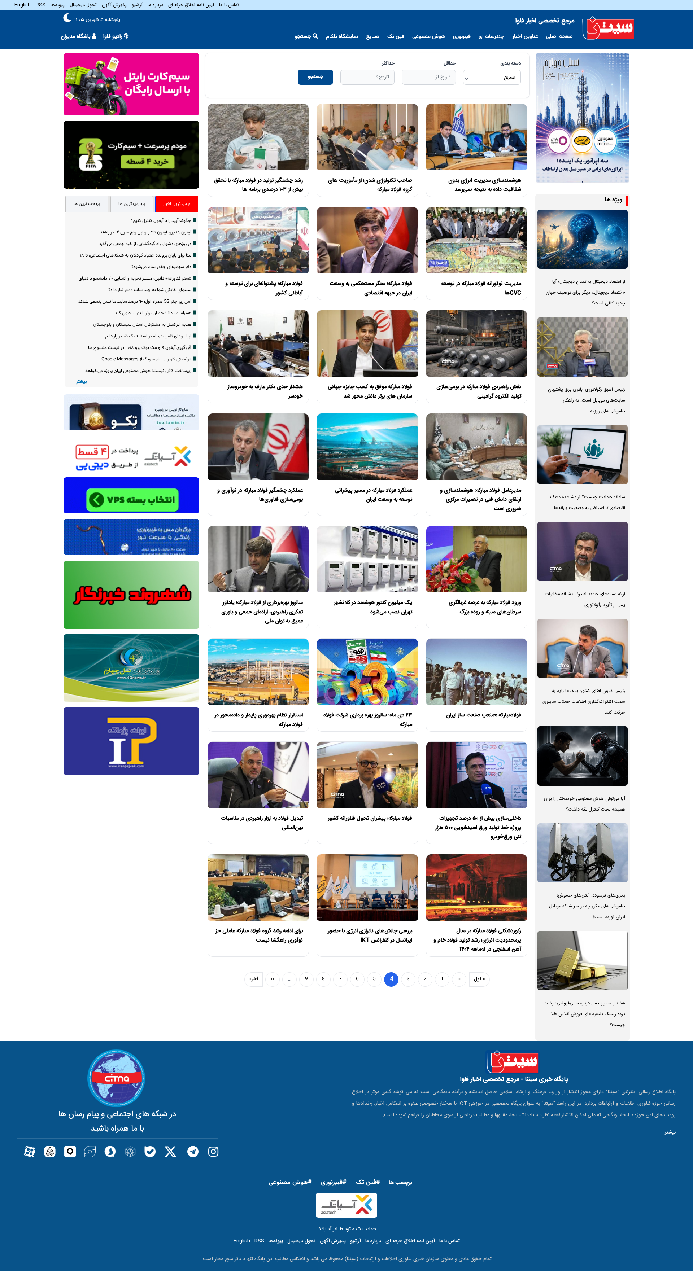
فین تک (395, 36)
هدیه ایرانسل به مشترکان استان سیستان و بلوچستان (142, 324)
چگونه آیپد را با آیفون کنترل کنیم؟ (161, 220)
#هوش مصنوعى (290, 1183)
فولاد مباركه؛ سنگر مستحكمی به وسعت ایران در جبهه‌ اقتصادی (371, 288)
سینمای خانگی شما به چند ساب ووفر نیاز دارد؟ (149, 290)
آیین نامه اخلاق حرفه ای (191, 5)
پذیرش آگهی (114, 5)
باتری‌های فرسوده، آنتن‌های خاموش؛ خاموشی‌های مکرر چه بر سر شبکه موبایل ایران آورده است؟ (587, 906)
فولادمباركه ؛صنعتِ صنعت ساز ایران (483, 715)
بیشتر (81, 382)
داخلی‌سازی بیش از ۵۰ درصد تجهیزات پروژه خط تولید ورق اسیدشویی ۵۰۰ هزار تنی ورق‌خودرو (478, 827)
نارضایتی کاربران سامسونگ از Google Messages (146, 359)
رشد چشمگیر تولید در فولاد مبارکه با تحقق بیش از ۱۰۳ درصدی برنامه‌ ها (258, 185)
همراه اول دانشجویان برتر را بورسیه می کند (153, 313)
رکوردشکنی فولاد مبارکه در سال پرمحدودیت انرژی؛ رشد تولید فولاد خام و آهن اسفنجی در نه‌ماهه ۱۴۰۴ (477, 940)
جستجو (315, 77)
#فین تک (368, 1183)
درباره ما (155, 5)
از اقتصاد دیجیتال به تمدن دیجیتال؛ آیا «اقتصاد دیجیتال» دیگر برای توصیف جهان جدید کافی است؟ (585, 292)
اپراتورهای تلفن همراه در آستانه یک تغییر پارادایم (148, 336)
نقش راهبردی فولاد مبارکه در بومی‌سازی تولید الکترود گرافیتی (478, 391)
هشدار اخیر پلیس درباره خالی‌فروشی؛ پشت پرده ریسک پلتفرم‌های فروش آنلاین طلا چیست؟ (584, 1014)
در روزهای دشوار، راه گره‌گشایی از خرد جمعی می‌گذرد (145, 243)
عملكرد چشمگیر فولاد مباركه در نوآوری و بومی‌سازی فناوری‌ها (260, 495)
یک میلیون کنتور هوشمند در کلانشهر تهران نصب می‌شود (373, 607)
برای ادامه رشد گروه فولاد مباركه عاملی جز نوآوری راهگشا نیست (259, 935)
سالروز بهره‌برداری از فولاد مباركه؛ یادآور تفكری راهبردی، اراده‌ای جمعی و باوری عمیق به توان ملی (262, 612)
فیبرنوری (462, 36)
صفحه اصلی (559, 36)
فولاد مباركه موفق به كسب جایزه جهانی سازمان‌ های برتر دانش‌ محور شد (370, 391)
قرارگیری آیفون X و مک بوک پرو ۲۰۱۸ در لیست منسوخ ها (139, 347)
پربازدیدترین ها (131, 203)
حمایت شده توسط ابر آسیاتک (346, 1229)
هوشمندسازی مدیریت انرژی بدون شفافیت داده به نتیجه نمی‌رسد (484, 185)
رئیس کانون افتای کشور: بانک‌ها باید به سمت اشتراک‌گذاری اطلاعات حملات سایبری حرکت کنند (583, 701)
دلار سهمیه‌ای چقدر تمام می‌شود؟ (161, 267)
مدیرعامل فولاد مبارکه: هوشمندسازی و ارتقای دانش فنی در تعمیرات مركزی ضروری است (480, 499)
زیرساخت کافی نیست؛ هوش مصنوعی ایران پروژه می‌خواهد (138, 370)
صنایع (372, 36)
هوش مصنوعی (428, 36)
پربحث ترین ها (87, 203)
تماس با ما (229, 5)
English (22, 5)
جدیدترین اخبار (176, 203)
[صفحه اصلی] (608, 28)
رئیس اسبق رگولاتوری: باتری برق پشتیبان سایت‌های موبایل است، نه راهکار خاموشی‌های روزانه (586, 400)
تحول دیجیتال (83, 5)
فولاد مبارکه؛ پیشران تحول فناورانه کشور (370, 818)
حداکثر (388, 63)
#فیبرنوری (333, 1183)
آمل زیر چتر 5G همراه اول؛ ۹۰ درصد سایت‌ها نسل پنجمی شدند (134, 301)
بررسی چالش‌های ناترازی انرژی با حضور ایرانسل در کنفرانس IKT (370, 935)
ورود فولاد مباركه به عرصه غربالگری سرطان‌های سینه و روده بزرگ (485, 607)
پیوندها (58, 5)
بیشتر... (668, 1132)
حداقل (450, 63)
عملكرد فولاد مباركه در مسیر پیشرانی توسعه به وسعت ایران (373, 495)
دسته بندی (510, 63)
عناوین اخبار (525, 36)
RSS (40, 5)
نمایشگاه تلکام (342, 36)
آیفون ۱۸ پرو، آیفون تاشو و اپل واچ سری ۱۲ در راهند (145, 232)
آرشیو (137, 5)
